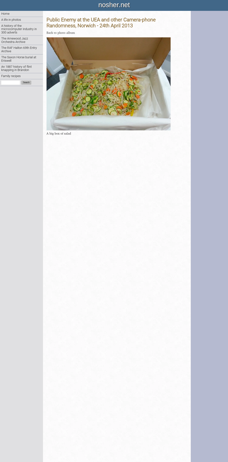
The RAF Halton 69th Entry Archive (19, 49)
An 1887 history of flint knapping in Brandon (16, 68)
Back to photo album (61, 33)
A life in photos (11, 20)
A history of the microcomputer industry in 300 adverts (19, 29)
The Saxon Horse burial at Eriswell (18, 59)
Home (5, 14)
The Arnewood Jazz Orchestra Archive (14, 40)
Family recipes (11, 76)
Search (26, 82)
